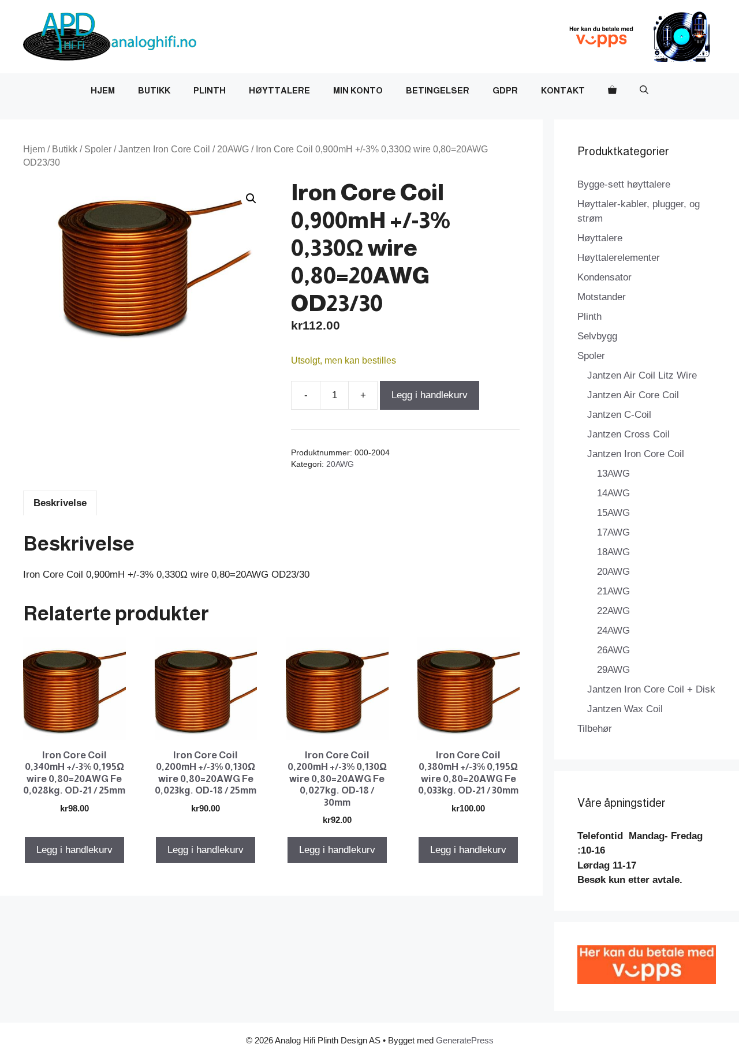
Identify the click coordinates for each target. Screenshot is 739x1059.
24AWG (613, 630)
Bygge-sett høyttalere (623, 184)
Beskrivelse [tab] (60, 502)
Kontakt (563, 90)
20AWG (233, 149)
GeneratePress (465, 1040)
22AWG (613, 610)
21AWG (613, 591)
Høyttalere (279, 90)
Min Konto (358, 90)
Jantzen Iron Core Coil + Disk (651, 689)
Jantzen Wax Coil (625, 708)
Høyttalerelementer (618, 257)
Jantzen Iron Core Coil (164, 149)
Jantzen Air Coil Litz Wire (642, 375)
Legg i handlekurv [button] (74, 849)
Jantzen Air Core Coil (633, 395)
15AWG (613, 512)
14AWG (613, 493)
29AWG (613, 669)
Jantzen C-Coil (619, 414)
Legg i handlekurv (429, 395)
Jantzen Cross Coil (628, 434)
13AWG (613, 473)
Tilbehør (594, 728)
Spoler (97, 149)
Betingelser (437, 90)
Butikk (154, 90)
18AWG (613, 552)
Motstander (601, 296)
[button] (644, 90)
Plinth (209, 90)
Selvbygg (597, 336)
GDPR (505, 90)
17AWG (613, 532)
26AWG (613, 650)
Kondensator (604, 277)
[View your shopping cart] (612, 90)
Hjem (103, 90)
